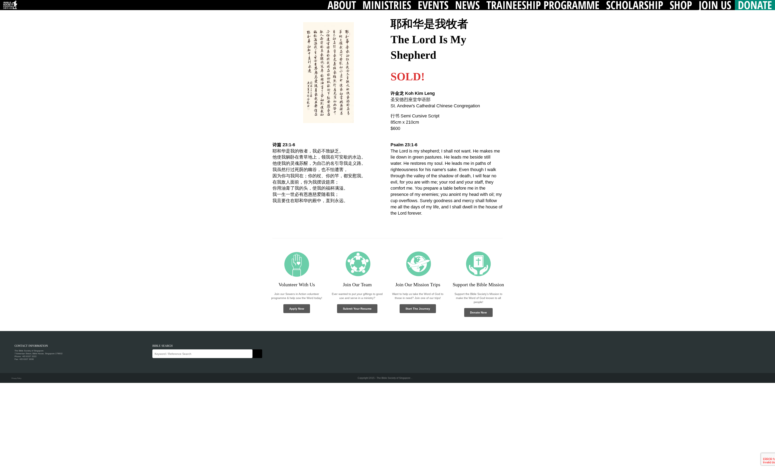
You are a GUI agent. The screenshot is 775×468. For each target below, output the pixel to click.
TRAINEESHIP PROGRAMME (542, 5)
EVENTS (433, 5)
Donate (755, 5)
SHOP (681, 5)
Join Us (715, 5)
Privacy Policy (16, 378)
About (342, 5)
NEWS (467, 5)
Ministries (386, 5)
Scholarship (634, 5)
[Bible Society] (10, 5)
